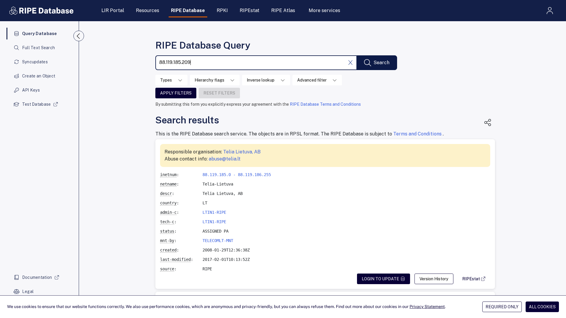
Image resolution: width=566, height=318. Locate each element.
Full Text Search (38, 47)
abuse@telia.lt (225, 159)
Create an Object (38, 76)
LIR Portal (112, 10)
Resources (147, 10)
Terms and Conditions (418, 134)
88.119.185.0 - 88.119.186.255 (237, 174)
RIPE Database (188, 10)
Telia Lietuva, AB (242, 152)
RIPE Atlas (283, 10)
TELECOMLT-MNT (218, 240)
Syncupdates (35, 61)
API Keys (31, 90)
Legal (28, 291)
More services (324, 10)
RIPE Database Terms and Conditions (325, 104)
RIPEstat (249, 10)
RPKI (222, 10)
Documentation (37, 277)
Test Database (36, 104)
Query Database (39, 33)
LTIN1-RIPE (214, 212)
